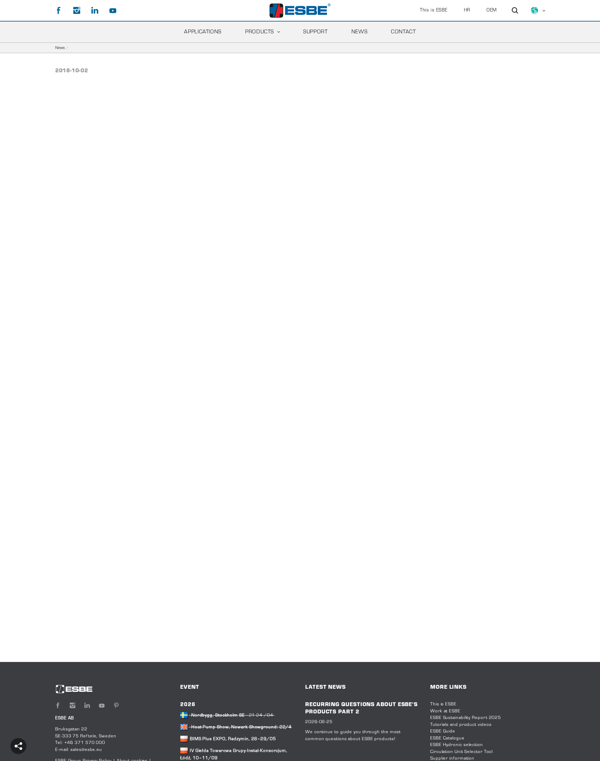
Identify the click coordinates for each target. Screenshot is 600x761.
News (359, 32)
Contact (403, 32)
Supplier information (452, 758)
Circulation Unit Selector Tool (461, 752)
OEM (491, 10)
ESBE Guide (443, 731)
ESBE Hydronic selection (456, 745)
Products (259, 32)
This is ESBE (434, 10)
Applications (203, 32)
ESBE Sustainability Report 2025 (465, 718)
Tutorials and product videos (460, 725)
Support (315, 32)
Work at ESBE (445, 711)
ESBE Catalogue (447, 738)
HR (467, 10)
